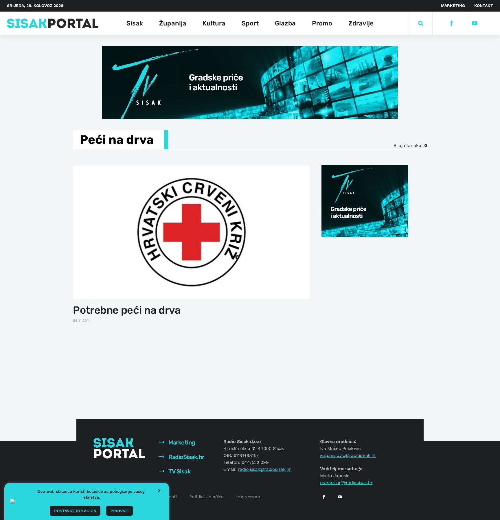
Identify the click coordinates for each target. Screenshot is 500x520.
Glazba (285, 23)
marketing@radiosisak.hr (346, 482)
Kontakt (483, 5)
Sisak (134, 23)
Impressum (248, 496)
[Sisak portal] (52, 23)
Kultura (214, 23)
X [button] (159, 490)
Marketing (453, 5)
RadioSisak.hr (185, 456)
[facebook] (451, 23)
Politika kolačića (206, 496)
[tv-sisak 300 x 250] (364, 200)
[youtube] (474, 23)
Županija (172, 23)
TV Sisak (179, 471)
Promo (322, 23)
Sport (250, 23)
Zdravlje (361, 23)
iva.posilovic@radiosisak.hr (348, 455)
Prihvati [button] (119, 510)
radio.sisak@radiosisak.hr (264, 469)
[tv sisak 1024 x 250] (250, 82)
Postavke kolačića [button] (75, 510)
